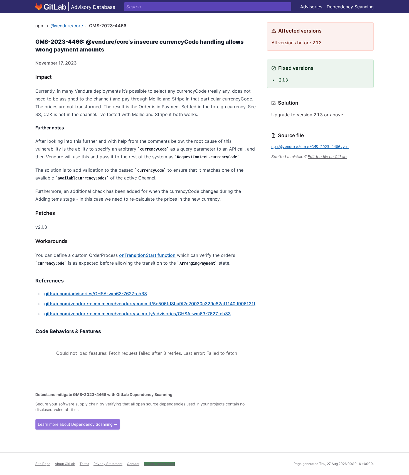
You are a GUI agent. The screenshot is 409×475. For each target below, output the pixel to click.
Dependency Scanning (350, 6)
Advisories (311, 6)
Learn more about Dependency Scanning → (77, 424)
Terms (84, 464)
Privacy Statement (107, 464)
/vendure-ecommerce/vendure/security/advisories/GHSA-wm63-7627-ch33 (137, 313)
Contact (133, 464)
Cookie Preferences (159, 464)
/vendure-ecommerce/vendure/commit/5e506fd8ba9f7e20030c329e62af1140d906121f (149, 303)
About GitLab (65, 464)
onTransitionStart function (147, 255)
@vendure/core (67, 25)
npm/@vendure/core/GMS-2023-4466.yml (310, 146)
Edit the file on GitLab (327, 156)
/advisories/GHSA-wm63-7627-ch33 (95, 293)
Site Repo (42, 464)
